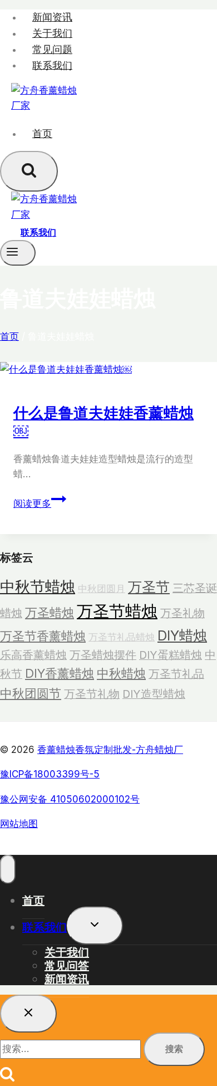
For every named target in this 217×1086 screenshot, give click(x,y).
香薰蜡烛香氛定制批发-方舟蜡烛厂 (110, 749)
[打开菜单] (18, 253)
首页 (42, 133)
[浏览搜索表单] (29, 171)
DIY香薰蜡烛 (59, 673)
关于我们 (52, 33)
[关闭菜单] (8, 869)
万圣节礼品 (176, 674)
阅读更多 (36, 503)
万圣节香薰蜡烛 (43, 636)
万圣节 (149, 587)
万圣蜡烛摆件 (103, 655)
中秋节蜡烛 (37, 586)
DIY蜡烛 (182, 635)
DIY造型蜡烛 (153, 694)
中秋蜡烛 (121, 673)
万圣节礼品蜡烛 (121, 637)
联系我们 (52, 65)
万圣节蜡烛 (117, 611)
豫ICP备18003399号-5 (50, 774)
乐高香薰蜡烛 (33, 655)
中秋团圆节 (30, 693)
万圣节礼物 (92, 694)
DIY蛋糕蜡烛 (170, 655)
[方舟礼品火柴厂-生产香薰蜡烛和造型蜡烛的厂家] (44, 105)
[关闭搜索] (28, 1014)
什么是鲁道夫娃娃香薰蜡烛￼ (103, 421)
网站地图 (19, 823)
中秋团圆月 (101, 588)
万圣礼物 (182, 613)
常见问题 (52, 49)
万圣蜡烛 (49, 612)
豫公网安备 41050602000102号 (70, 799)
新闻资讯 (52, 17)
